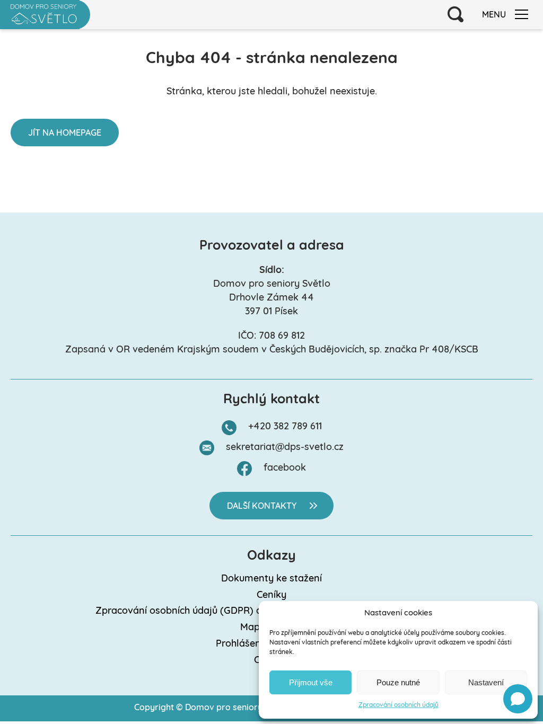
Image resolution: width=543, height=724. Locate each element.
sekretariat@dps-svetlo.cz (285, 448)
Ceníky (271, 596)
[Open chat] (517, 698)
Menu (494, 15)
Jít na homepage (64, 133)
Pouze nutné (398, 682)
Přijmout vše (310, 682)
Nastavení (486, 682)
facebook (285, 468)
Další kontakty (261, 506)
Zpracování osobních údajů (398, 705)
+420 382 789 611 (285, 427)
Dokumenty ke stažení (271, 579)
